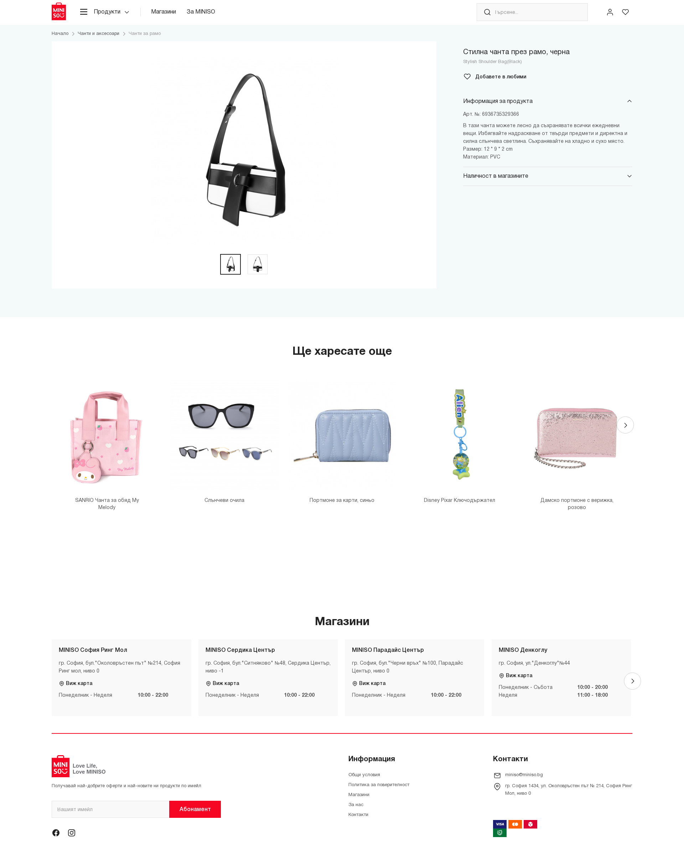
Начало (60, 34)
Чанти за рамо (145, 34)
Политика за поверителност (378, 785)
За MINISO (201, 12)
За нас (355, 805)
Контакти (358, 815)
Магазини (163, 12)
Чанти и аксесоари (98, 34)
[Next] (625, 425)
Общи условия (364, 775)
